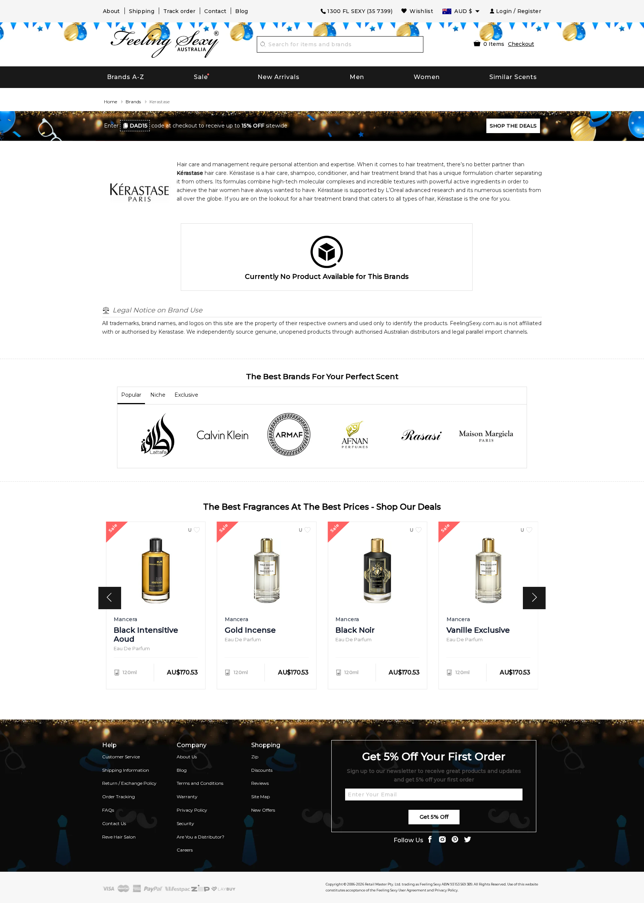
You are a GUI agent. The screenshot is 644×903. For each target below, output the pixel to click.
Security (185, 823)
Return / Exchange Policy (129, 783)
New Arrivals (279, 77)
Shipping (141, 11)
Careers (185, 850)
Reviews (260, 783)
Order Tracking (118, 796)
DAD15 (139, 125)
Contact (215, 11)
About (111, 11)
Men (357, 77)
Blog (241, 11)
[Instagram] (442, 840)
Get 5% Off (434, 817)
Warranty (187, 796)
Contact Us (114, 823)
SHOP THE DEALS (513, 126)
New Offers (263, 810)
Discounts (261, 770)
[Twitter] (467, 840)
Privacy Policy (192, 810)
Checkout (521, 44)
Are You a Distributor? (200, 837)
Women (427, 77)
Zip (254, 756)
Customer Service (121, 756)
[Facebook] (429, 840)
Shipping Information (125, 770)
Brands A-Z (125, 77)
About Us (187, 756)
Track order (179, 11)
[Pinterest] (455, 840)
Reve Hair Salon (119, 837)
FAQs (108, 810)
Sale (201, 77)
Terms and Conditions (200, 783)
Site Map (260, 796)
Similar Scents (513, 77)
